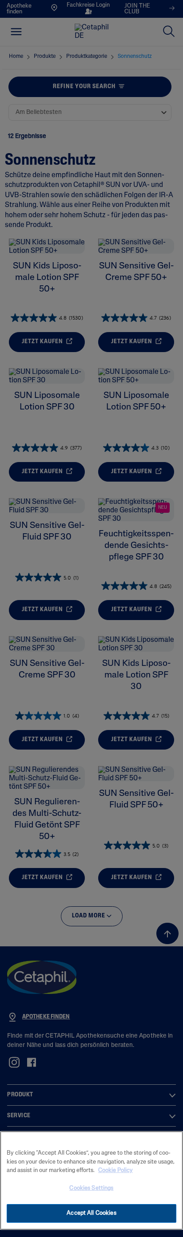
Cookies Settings (91, 1188)
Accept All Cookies (91, 1213)
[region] (91, 1180)
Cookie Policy (115, 1170)
